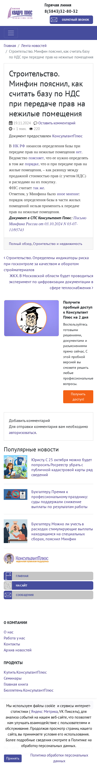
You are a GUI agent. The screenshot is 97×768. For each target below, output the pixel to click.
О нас (8, 631)
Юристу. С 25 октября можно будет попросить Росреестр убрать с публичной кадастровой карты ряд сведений (62, 467)
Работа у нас (14, 637)
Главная (10, 45)
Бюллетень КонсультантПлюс (28, 690)
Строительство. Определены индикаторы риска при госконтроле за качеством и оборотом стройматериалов (46, 263)
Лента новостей (34, 45)
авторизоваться (22, 432)
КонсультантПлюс (67, 135)
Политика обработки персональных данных (59, 758)
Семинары (13, 678)
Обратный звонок (75, 19)
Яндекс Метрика (44, 711)
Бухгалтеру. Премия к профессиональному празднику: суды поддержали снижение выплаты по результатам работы (59, 499)
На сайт (21, 585)
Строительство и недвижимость (57, 243)
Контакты (12, 643)
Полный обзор (20, 243)
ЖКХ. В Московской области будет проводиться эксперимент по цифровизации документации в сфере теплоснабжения (51, 281)
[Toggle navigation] (11, 33)
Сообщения (25, 595)
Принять (12, 758)
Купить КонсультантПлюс (25, 672)
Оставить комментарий (56, 123)
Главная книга (16, 684)
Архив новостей (18, 649)
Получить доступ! (78, 396)
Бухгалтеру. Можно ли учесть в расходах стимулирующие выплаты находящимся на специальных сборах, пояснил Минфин (62, 531)
